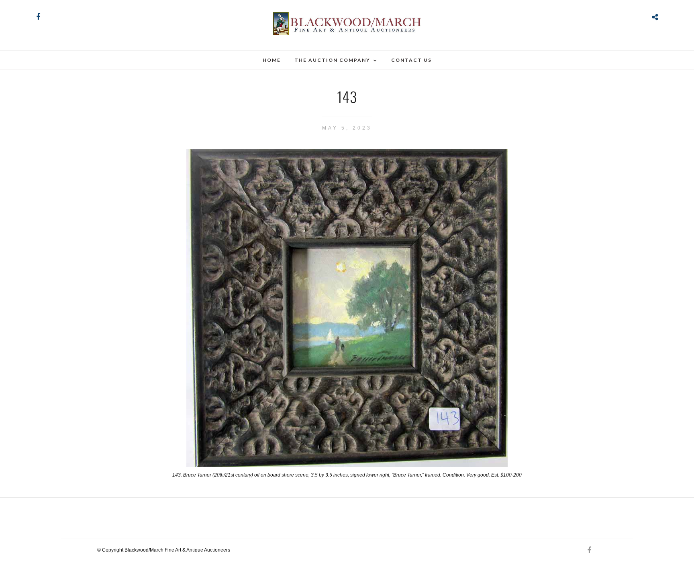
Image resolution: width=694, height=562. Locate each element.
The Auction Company (332, 60)
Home (272, 60)
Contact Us (411, 60)
